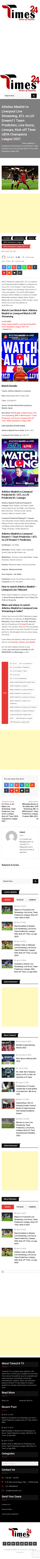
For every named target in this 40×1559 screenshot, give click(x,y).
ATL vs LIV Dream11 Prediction (19, 667)
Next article (33, 802)
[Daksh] (19, 257)
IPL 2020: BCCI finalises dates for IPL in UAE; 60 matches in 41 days (26, 1074)
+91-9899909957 (12, 1486)
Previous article (8, 802)
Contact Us (6, 1505)
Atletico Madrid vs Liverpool (19, 686)
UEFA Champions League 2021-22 (15, 246)
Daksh (22, 832)
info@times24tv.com (14, 1491)
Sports (11, 143)
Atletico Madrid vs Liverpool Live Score (22, 697)
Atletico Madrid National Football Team (22, 682)
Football (18, 143)
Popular (20, 900)
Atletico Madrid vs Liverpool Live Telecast (23, 707)
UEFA (11, 718)
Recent (8, 900)
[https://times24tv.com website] (16, 257)
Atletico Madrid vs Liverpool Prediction (22, 711)
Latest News (19, 238)
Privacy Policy (7, 1509)
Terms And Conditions (10, 1514)
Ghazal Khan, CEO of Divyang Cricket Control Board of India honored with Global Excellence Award (26, 1108)
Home (5, 143)
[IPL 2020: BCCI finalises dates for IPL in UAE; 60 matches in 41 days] (8, 1073)
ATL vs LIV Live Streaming (18, 678)
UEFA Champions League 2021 (19, 722)
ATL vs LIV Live (14, 675)
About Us (5, 1401)
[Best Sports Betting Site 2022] (8, 1059)
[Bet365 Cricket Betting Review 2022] (8, 1046)
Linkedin (31, 642)
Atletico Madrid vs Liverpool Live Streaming (20, 702)
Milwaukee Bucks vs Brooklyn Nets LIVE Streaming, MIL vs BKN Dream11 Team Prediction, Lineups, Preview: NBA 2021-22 (30, 811)
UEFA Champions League (12, 242)
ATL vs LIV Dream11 (25, 663)
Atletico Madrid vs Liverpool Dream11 (22, 689)
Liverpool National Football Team (20, 714)
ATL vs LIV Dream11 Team (18, 671)
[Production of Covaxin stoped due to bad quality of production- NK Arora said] (8, 1087)
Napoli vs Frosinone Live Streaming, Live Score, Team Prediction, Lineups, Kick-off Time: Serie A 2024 (19, 1420)
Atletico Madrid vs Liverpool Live (20, 693)
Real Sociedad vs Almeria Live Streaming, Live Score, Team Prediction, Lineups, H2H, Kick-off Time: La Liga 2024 (25, 931)
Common (32, 900)
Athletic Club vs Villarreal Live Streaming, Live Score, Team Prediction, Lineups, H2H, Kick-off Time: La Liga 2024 (25, 950)
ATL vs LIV (13, 663)
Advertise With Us (25, 1401)
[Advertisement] (20, 52)
